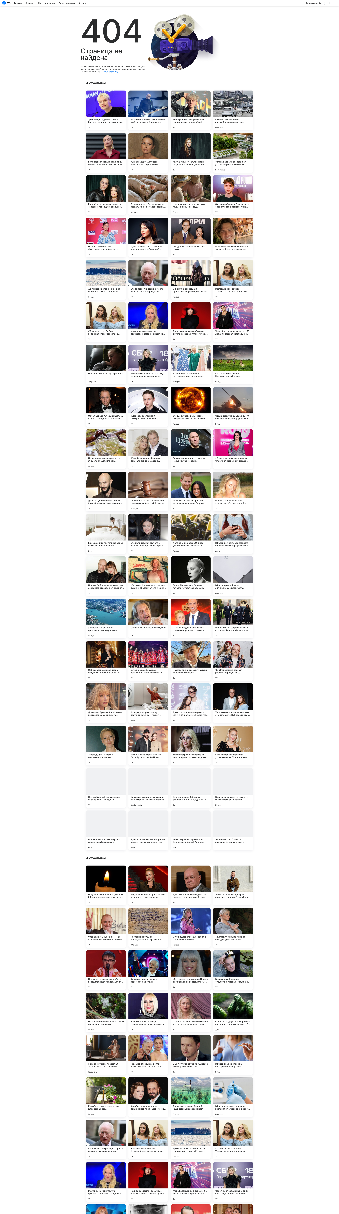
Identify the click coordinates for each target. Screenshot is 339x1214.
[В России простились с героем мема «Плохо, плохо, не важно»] (191, 957)
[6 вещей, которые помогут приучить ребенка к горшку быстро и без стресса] (148, 703)
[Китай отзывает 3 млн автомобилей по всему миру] (233, 110)
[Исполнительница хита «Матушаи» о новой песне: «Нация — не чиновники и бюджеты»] (106, 237)
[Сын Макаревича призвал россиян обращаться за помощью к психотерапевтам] (233, 661)
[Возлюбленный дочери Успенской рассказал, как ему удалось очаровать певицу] (233, 280)
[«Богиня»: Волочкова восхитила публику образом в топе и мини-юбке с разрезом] (148, 576)
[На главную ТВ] (8, 3)
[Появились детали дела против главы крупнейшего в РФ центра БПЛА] (148, 491)
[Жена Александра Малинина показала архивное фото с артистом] (148, 449)
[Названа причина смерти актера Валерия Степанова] (191, 661)
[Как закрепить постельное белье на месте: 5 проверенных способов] (106, 534)
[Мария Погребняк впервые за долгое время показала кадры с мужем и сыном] (191, 745)
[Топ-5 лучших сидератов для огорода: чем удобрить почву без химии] (191, 1000)
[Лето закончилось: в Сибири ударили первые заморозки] (191, 534)
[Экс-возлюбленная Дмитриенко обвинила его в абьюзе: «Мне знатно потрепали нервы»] (233, 195)
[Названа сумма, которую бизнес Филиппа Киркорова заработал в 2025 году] (191, 915)
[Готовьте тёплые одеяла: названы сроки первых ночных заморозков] (106, 1182)
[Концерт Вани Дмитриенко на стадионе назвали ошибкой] (191, 110)
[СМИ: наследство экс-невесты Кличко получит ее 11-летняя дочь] (191, 618)
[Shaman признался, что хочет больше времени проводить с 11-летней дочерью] (233, 915)
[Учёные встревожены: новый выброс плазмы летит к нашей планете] (191, 407)
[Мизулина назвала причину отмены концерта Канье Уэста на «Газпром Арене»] (233, 1000)
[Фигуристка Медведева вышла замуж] (191, 237)
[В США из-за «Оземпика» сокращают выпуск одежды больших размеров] (191, 364)
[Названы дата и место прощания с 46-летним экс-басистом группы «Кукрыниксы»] (148, 110)
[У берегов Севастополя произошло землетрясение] (106, 618)
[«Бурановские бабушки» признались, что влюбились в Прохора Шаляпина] (148, 661)
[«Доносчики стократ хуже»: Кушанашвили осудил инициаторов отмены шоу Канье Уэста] (106, 1000)
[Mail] (4, 3)
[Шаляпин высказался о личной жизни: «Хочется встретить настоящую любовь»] (233, 237)
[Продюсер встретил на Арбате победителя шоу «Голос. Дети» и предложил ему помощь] (106, 1139)
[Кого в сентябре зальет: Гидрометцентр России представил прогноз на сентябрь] (233, 364)
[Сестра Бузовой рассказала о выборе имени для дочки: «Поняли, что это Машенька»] (106, 788)
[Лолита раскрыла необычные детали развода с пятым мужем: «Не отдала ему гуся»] (191, 322)
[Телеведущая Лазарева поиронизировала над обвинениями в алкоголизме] (106, 745)
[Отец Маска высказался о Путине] (148, 618)
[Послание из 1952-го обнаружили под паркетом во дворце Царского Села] (148, 1097)
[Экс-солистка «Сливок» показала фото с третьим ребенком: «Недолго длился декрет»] (233, 830)
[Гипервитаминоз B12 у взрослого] (106, 364)
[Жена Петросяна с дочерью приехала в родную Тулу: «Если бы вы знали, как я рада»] (233, 1055)
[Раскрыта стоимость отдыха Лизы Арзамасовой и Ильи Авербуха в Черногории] (148, 745)
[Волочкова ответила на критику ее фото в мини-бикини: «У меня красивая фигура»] (106, 153)
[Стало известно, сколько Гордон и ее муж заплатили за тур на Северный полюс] (191, 1182)
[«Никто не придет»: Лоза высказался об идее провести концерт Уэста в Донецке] (233, 873)
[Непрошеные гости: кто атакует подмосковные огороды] (191, 195)
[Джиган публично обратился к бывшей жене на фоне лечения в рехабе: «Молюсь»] (106, 491)
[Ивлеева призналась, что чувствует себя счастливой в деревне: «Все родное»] (233, 491)
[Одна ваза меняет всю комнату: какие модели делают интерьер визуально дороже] (148, 788)
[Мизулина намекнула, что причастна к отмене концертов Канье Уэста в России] (148, 322)
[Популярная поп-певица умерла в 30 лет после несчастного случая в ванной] (106, 1055)
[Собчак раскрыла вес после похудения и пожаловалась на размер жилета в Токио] (106, 661)
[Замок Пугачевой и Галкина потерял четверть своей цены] (191, 576)
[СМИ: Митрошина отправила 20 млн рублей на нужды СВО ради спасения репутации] (148, 957)
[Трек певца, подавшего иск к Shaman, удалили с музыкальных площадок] (106, 110)
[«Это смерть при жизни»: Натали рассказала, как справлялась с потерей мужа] (191, 1139)
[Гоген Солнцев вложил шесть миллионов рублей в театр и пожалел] (148, 1000)
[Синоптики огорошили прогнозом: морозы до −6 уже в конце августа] (191, 280)
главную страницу (109, 71)
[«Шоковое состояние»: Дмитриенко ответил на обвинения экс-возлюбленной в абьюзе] (148, 407)
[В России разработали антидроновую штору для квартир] (233, 576)
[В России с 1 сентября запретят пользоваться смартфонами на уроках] (233, 534)
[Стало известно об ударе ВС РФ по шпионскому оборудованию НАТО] (233, 407)
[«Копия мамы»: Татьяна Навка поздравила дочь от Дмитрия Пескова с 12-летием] (191, 153)
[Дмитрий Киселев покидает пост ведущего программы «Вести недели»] (191, 1055)
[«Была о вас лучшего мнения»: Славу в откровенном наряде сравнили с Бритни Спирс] (233, 449)
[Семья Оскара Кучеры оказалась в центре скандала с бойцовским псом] (106, 407)
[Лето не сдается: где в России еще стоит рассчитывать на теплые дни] (106, 873)
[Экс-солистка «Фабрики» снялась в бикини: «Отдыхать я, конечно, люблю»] (191, 788)
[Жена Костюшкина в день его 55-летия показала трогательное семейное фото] (233, 322)
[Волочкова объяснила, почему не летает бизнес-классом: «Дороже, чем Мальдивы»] (191, 873)
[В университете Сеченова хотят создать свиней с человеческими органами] (148, 195)
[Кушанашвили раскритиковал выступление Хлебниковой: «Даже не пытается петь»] (148, 237)
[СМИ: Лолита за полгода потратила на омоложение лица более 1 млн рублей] (148, 873)
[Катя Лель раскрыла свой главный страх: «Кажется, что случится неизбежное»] (233, 957)
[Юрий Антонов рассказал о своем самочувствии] (148, 1139)
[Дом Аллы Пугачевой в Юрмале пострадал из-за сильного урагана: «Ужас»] (106, 703)
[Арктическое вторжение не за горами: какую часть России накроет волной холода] (106, 280)
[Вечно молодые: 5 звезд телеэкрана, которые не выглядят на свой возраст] (148, 1182)
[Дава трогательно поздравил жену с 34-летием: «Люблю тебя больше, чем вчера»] (191, 703)
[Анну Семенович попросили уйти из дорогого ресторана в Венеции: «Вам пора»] (148, 1055)
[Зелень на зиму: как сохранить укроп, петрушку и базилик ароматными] (233, 153)
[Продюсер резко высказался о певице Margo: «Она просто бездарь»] (148, 915)
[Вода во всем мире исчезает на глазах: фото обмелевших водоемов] (233, 788)
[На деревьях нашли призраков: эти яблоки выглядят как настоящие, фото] (106, 449)
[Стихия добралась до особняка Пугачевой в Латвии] (191, 1097)
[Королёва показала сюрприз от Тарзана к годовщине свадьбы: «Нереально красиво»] (106, 195)
